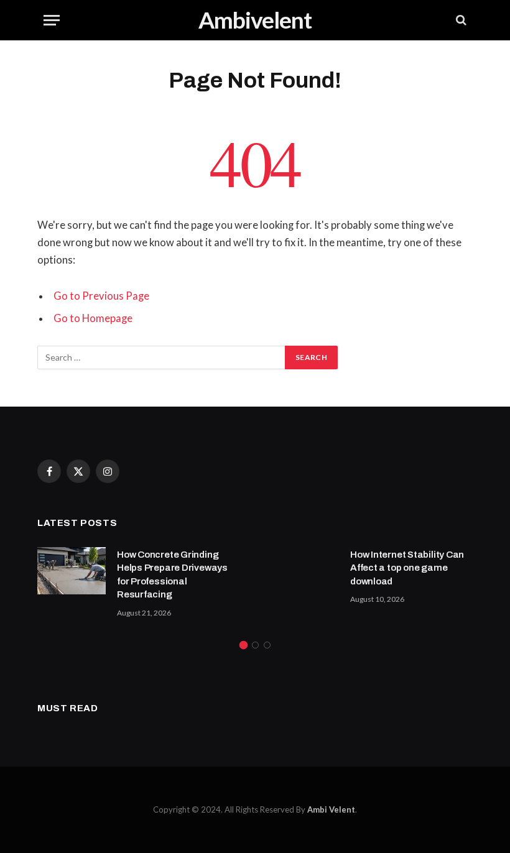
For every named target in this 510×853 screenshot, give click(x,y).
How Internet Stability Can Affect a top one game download (407, 568)
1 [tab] (243, 645)
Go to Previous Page (101, 296)
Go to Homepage (92, 318)
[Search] (459, 20)
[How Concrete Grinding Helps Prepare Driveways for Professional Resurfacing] (71, 570)
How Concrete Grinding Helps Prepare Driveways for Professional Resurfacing (172, 574)
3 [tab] (267, 645)
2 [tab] (255, 645)
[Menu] (52, 20)
